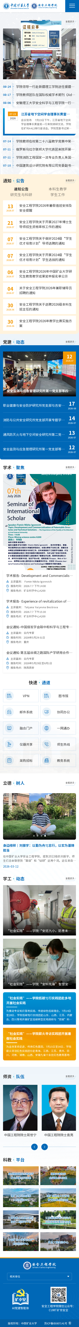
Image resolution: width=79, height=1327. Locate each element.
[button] (34, 835)
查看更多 (69, 21)
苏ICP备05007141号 (55, 1323)
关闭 (68, 63)
